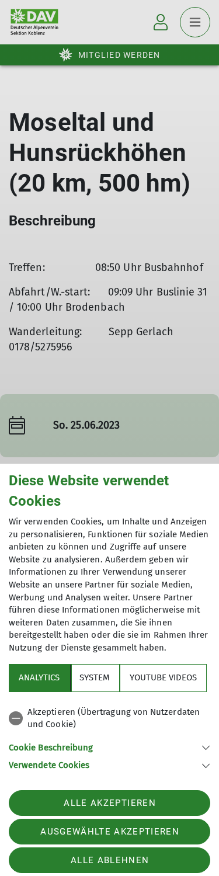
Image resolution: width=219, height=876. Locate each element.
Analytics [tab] (39, 677)
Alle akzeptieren (109, 803)
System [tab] (94, 677)
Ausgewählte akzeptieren (109, 831)
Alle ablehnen (110, 860)
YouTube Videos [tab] (163, 677)
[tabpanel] (109, 736)
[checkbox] (109, 718)
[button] (109, 747)
